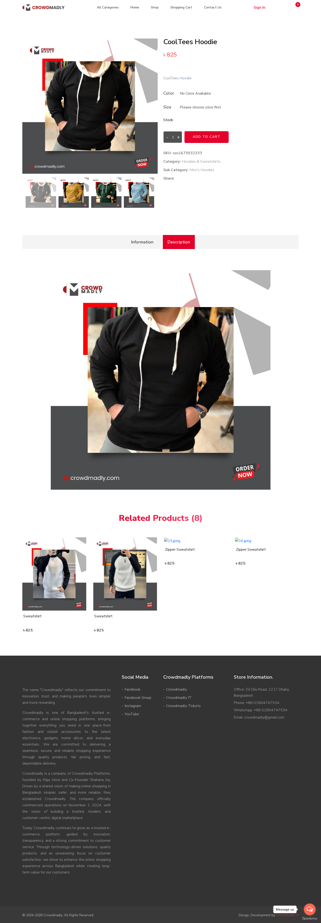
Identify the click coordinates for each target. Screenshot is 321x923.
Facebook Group (138, 697)
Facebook (133, 689)
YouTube (132, 714)
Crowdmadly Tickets (183, 705)
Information (142, 242)
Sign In (259, 7)
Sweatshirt (32, 616)
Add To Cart (206, 137)
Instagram (133, 705)
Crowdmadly (176, 689)
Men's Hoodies (201, 170)
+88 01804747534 (262, 702)
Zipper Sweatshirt (180, 549)
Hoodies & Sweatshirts (201, 161)
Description (179, 242)
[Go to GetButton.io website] (309, 918)
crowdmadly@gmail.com (263, 717)
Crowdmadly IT (179, 697)
